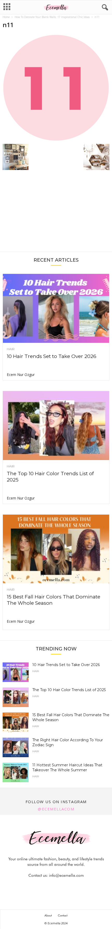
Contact (62, 915)
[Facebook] (39, 886)
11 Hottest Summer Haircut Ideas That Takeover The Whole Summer (67, 767)
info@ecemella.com (66, 875)
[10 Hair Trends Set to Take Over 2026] (56, 308)
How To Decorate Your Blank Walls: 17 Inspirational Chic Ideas (52, 17)
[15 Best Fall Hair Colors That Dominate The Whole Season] (56, 549)
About (48, 915)
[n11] (56, 87)
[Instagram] (51, 886)
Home (6, 17)
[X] (63, 886)
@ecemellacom (56, 809)
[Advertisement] (56, 213)
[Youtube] (74, 886)
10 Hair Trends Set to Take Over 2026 (51, 356)
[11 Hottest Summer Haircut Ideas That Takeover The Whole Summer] (16, 772)
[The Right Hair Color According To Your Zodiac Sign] (16, 747)
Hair (11, 349)
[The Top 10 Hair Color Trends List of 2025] (56, 425)
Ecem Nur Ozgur (21, 374)
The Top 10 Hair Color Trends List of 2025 (69, 689)
